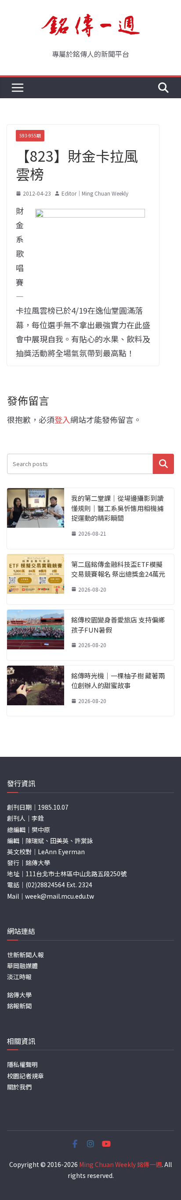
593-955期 (30, 135)
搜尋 (163, 463)
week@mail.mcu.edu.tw (59, 896)
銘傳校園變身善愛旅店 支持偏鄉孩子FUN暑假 (118, 624)
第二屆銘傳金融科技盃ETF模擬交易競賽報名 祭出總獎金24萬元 (118, 569)
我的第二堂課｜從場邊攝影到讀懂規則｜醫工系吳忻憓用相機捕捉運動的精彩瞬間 (117, 507)
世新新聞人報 (25, 954)
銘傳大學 (19, 994)
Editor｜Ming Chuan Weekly (95, 193)
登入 (62, 419)
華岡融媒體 (22, 965)
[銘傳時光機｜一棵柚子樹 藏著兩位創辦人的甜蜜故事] (35, 691)
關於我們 (19, 1086)
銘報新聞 (19, 1005)
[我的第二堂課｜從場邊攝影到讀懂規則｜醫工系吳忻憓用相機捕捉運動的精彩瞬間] (35, 518)
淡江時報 (19, 976)
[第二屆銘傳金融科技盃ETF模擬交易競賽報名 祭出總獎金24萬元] (35, 579)
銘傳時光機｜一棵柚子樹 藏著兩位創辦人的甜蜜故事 (118, 680)
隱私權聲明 (22, 1064)
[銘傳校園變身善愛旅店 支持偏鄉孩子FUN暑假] (35, 635)
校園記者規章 (25, 1075)
